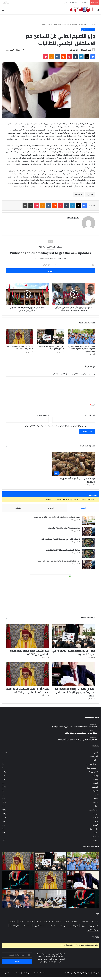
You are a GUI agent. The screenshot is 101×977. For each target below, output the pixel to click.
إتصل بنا (19, 973)
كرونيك (95, 825)
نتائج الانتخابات (14, 926)
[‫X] (86, 56)
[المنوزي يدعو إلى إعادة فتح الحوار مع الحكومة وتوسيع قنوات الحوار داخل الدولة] (73, 674)
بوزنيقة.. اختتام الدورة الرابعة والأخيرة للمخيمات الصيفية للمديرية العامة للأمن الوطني (81, 349)
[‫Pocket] (45, 56)
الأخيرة (51, 508)
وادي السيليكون (93, 930)
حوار (96, 806)
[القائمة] (3, 10)
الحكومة (74, 921)
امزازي (39, 921)
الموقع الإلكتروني (43, 415)
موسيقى (95, 837)
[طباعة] (25, 205)
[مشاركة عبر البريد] (30, 205)
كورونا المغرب (73, 926)
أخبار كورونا (93, 772)
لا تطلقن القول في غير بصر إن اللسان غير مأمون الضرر (60, 539)
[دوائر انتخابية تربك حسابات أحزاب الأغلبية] (18, 899)
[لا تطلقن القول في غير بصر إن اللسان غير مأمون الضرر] (88, 542)
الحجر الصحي (84, 921)
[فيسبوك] (92, 56)
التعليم (89, 194)
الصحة (95, 783)
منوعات (95, 833)
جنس (21, 921)
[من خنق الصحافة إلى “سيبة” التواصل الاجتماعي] (18, 880)
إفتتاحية (95, 776)
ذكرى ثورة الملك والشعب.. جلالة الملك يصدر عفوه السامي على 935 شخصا (27, 690)
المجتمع (85, 30)
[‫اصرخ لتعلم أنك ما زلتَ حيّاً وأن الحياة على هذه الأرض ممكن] (88, 564)
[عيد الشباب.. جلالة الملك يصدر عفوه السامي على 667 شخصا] (19, 336)
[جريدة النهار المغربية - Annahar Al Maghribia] (81, 9)
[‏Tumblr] (75, 56)
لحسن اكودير (87, 50)
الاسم (92, 405)
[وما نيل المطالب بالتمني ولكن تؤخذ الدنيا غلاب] (88, 553)
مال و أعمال (93, 829)
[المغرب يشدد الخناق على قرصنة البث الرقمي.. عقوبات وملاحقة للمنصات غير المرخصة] (83, 899)
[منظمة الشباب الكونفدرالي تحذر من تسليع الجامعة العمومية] (50, 899)
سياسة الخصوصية (8, 973)
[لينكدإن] (81, 56)
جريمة (95, 802)
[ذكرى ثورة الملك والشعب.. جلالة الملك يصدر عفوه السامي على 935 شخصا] (27, 674)
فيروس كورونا (93, 926)
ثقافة (96, 798)
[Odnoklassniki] (51, 56)
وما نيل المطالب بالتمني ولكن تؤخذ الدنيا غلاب (63, 550)
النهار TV (94, 791)
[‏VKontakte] (57, 56)
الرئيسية (91, 24)
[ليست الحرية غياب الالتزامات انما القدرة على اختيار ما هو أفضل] (88, 520)
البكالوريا (95, 921)
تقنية (96, 795)
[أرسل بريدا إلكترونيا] (82, 50)
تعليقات (18, 508)
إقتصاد (95, 779)
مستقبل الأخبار (52, 926)
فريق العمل (27, 973)
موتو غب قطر (26, 926)
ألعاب (94, 760)
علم (96, 821)
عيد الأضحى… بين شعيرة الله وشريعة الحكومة (77, 480)
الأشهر (83, 508)
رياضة (95, 814)
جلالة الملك (29, 921)
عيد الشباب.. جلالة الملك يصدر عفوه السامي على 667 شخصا (68, 2)
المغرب (66, 921)
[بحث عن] (98, 10)
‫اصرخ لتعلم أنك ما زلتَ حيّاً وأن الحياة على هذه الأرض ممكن (58, 561)
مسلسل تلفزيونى (39, 926)
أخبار (84, 24)
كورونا (83, 926)
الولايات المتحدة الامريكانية (52, 921)
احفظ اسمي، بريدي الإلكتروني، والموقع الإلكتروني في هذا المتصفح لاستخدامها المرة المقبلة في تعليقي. (59, 426)
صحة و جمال (91, 768)
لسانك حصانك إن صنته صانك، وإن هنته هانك (64, 528)
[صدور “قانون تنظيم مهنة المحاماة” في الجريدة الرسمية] (50, 336)
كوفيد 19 (63, 926)
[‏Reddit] (63, 56)
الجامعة (78, 194)
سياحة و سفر (91, 764)
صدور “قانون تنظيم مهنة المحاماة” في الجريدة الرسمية (51, 347)
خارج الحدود (93, 810)
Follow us (95, 937)
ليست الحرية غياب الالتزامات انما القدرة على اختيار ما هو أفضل (57, 517)
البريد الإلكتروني (89, 415)
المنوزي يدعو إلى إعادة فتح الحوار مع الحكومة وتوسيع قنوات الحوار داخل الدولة (75, 692)
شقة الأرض (12, 921)
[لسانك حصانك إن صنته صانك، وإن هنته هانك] (88, 531)
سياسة (95, 817)
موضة (95, 840)
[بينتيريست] (69, 56)
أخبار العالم (94, 756)
